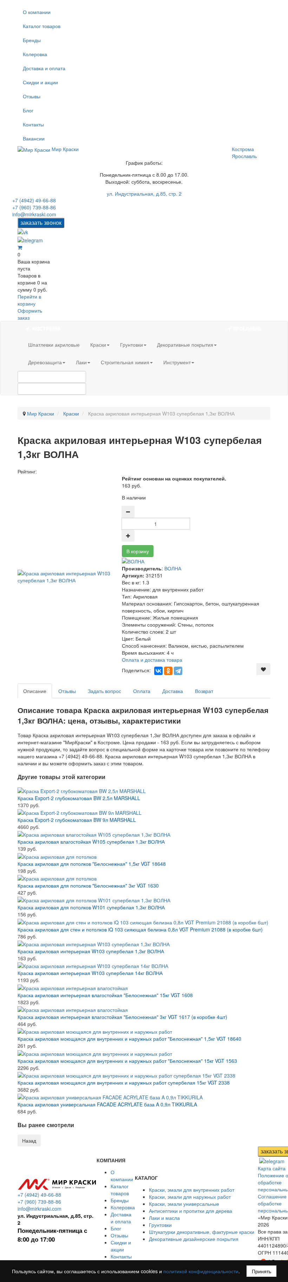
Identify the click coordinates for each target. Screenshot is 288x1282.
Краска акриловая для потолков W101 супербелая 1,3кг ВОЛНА (91, 907)
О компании (37, 11)
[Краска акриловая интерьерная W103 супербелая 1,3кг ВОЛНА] (70, 576)
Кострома (243, 148)
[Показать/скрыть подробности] (20, 247)
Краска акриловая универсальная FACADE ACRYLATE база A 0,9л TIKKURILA (107, 1104)
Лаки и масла (164, 1217)
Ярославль (244, 155)
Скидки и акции (40, 82)
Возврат (204, 690)
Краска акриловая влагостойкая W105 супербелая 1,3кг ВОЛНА (91, 841)
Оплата (141, 690)
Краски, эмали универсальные (184, 1203)
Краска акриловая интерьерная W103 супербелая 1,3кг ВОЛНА (91, 951)
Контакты (33, 124)
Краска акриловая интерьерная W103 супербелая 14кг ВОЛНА (90, 972)
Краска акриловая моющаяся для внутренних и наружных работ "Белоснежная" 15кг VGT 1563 (127, 1060)
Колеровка (35, 54)
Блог (28, 110)
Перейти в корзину (29, 300)
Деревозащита (45, 362)
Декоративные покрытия (185, 344)
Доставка (172, 690)
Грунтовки (131, 344)
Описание (34, 690)
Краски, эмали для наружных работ (190, 1196)
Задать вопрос (104, 690)
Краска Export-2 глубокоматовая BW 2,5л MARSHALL (79, 798)
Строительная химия (125, 362)
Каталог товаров (41, 26)
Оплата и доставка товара (152, 659)
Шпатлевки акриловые (54, 344)
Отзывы (31, 96)
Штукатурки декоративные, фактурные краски (201, 1231)
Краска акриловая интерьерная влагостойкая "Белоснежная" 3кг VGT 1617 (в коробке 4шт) (122, 1016)
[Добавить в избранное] (263, 669)
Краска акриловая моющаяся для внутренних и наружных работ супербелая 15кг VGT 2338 (124, 1082)
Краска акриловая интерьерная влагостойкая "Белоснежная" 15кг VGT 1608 (105, 995)
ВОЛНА (172, 568)
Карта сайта (272, 1168)
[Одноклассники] (168, 671)
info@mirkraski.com (34, 214)
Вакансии (34, 138)
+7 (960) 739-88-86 (34, 207)
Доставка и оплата (44, 68)
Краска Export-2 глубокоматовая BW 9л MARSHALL (77, 819)
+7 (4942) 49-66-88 (34, 200)
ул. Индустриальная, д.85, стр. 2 (144, 193)
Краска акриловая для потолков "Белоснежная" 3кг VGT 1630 (88, 885)
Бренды (32, 40)
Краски (98, 344)
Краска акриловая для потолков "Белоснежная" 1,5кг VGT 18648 (92, 863)
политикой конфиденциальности (200, 1271)
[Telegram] (178, 671)
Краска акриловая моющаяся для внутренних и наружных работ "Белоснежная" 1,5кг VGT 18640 (129, 1038)
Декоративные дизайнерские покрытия (193, 1238)
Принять (261, 1271)
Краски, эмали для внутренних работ (191, 1189)
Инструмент (177, 362)
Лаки (81, 362)
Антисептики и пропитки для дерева (190, 1210)
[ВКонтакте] (158, 671)
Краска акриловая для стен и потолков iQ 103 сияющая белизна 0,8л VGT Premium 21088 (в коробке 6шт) (140, 929)
